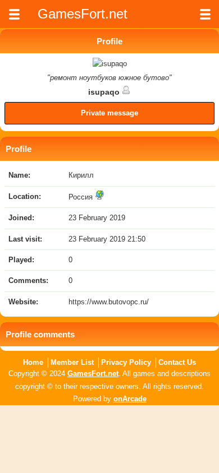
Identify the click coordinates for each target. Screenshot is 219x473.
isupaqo (105, 91)
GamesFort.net (92, 373)
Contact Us (177, 362)
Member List (72, 362)
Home (33, 362)
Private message (109, 113)
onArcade (130, 399)
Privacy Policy (126, 362)
